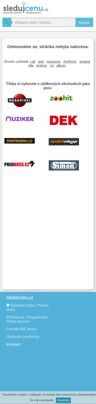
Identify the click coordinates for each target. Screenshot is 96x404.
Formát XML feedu (21, 329)
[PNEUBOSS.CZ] (23, 166)
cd (52, 65)
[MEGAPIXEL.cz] (23, 99)
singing (84, 61)
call (32, 61)
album (61, 65)
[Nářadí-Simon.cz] (67, 166)
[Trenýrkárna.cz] (23, 144)
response (53, 61)
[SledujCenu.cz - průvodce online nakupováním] (32, 9)
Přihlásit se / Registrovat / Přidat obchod (27, 319)
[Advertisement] (48, 237)
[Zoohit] (67, 99)
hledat (84, 22)
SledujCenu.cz (19, 297)
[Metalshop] (67, 144)
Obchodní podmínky (22, 337)
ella (31, 65)
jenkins (41, 65)
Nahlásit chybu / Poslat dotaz (27, 307)
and (41, 61)
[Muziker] (23, 122)
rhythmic (70, 61)
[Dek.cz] (67, 122)
